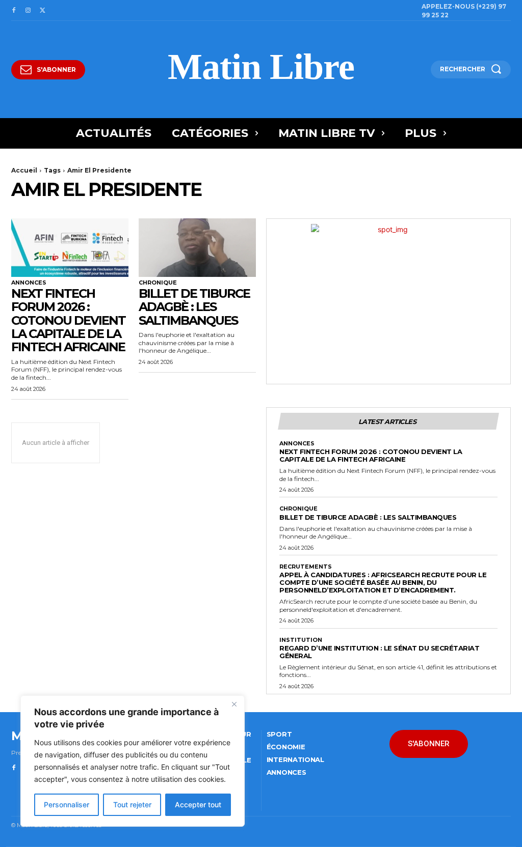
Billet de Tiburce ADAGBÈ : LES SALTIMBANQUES (194, 307)
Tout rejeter (132, 804)
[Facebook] (13, 10)
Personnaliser (66, 804)
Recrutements (305, 566)
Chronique (158, 282)
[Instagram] (28, 10)
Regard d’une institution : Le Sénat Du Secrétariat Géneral (379, 652)
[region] (132, 761)
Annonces (28, 282)
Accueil (24, 170)
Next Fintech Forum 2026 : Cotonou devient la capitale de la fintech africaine (68, 320)
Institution (300, 640)
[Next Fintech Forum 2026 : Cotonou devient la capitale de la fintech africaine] (69, 247)
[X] (42, 10)
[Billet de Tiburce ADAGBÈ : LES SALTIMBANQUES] (197, 247)
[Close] (234, 704)
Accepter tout (198, 804)
